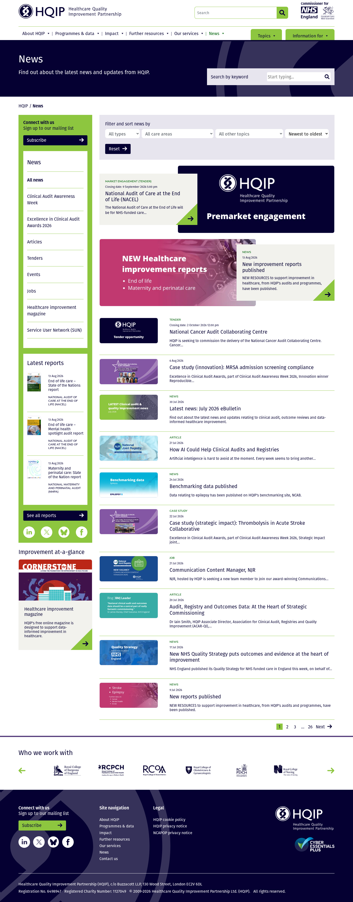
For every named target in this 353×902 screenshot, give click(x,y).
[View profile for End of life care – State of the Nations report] (34, 382)
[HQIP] (298, 818)
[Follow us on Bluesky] (53, 841)
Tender (175, 319)
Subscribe (36, 140)
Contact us (108, 858)
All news (35, 180)
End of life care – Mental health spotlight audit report (65, 429)
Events (33, 274)
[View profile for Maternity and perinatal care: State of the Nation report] (34, 469)
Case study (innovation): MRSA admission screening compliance (242, 367)
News (214, 33)
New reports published (195, 696)
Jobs (31, 291)
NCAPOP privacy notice (172, 833)
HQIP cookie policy (169, 819)
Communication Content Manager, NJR (213, 569)
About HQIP (33, 33)
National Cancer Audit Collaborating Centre (218, 331)
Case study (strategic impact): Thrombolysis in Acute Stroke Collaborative (237, 525)
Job (172, 558)
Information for (308, 36)
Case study (178, 511)
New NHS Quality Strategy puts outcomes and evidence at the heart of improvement (249, 656)
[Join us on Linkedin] (24, 841)
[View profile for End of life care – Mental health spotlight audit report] (34, 425)
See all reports (41, 515)
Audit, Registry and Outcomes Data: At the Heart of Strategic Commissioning (238, 609)
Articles (34, 242)
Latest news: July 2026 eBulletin (205, 408)
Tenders (35, 258)
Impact (112, 33)
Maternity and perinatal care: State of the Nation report (64, 472)
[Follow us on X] (39, 841)
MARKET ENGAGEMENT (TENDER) (128, 181)
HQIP (23, 106)
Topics (264, 36)
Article (175, 437)
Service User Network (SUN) (54, 330)
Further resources (146, 33)
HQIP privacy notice (170, 826)
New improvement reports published (272, 267)
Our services (186, 33)
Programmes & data (74, 33)
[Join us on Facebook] (68, 841)
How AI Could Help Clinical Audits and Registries (224, 449)
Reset (114, 149)
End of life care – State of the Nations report (64, 385)
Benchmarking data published (203, 486)
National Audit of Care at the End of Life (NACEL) (142, 196)
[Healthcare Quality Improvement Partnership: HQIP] (70, 11)
